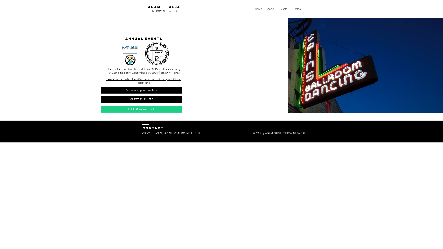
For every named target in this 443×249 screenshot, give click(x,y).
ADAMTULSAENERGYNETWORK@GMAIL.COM (171, 133)
